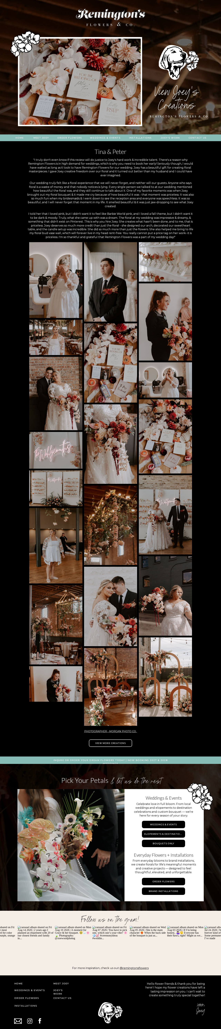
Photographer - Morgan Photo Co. (110, 731)
